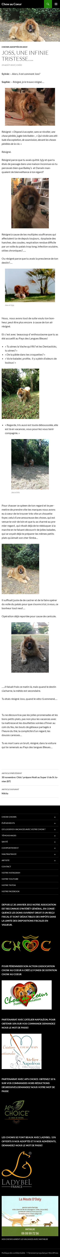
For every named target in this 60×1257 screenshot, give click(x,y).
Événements (8, 823)
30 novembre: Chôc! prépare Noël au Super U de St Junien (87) (30, 777)
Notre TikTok (9, 885)
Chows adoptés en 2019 (14, 47)
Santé (5, 841)
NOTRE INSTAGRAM (11, 872)
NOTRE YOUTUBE (10, 879)
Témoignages (9, 835)
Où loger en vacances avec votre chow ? (24, 829)
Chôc (19, 65)
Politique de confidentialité (13, 1253)
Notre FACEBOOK (11, 891)
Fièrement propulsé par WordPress (43, 1253)
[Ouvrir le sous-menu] (55, 817)
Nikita (10, 791)
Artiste (6, 860)
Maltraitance (9, 854)
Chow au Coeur (12, 4)
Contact (6, 866)
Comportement (10, 848)
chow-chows (9, 817)
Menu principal (56, 4)
